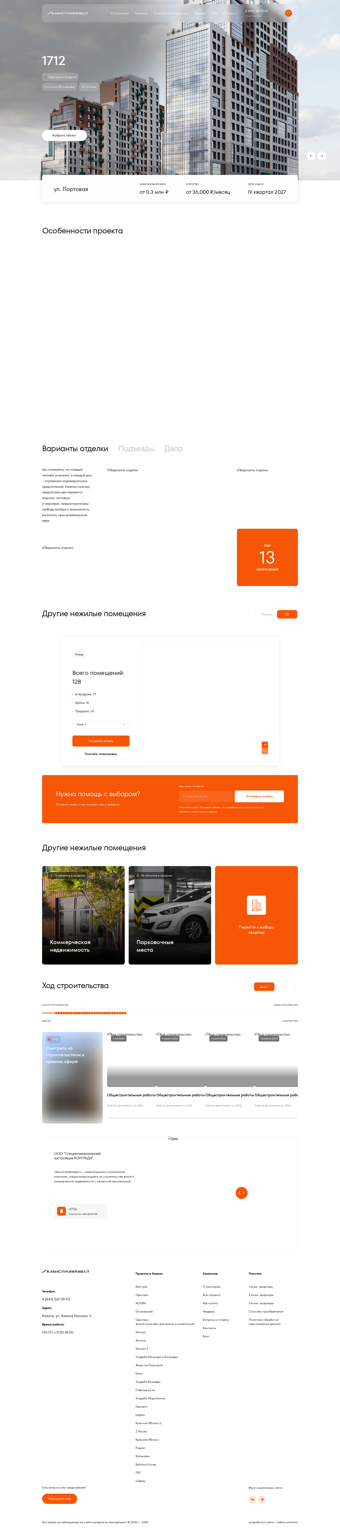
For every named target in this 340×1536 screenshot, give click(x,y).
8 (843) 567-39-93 (256, 11)
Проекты (141, 13)
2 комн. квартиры (261, 1295)
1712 (138, 1473)
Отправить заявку (259, 796)
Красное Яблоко (147, 1440)
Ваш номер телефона (191, 786)
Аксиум (141, 1340)
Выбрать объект (64, 135)
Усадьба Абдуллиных (150, 1398)
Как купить (210, 1303)
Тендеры (200, 13)
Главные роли (145, 1390)
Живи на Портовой (149, 1365)
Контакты (230, 13)
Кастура (141, 1287)
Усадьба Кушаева (148, 1382)
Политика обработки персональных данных (265, 1322)
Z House (141, 1431)
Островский (144, 1311)
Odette (140, 1481)
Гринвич (141, 1406)
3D (287, 614)
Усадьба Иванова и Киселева (157, 1357)
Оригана (142, 1295)
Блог (206, 1336)
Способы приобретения (170, 13)
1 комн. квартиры (261, 1287)
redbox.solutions (287, 1522)
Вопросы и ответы (216, 1320)
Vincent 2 (142, 1349)
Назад (79, 654)
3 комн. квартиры (261, 1303)
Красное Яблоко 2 (148, 1423)
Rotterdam (143, 1456)
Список (266, 614)
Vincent (141, 1332)
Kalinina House (146, 1464)
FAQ (214, 13)
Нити (139, 1373)
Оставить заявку (101, 741)
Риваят (140, 1448)
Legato (140, 1415)
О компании (120, 13)
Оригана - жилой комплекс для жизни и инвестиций (165, 1322)
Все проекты (212, 1295)
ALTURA (141, 1303)
